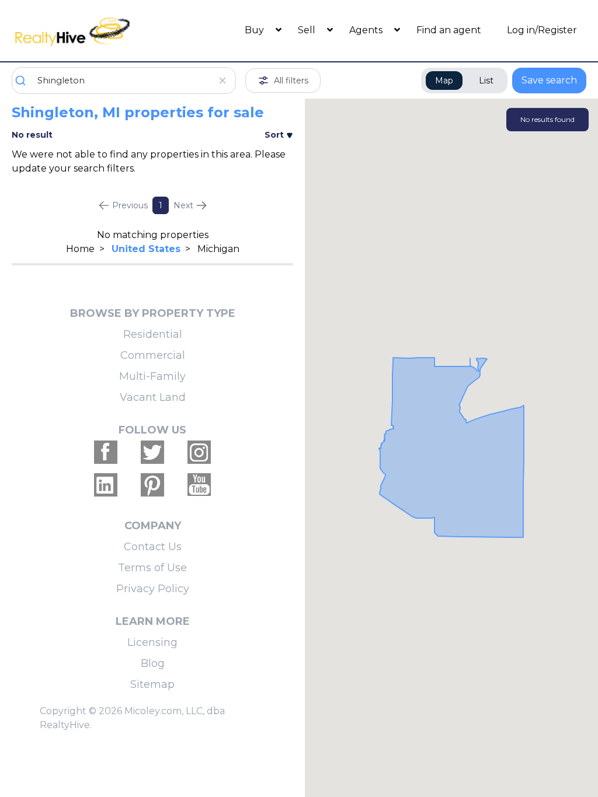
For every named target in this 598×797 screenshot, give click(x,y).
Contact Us (153, 546)
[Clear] (222, 80)
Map (444, 80)
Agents (367, 30)
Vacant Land (153, 397)
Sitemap (152, 684)
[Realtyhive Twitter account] (152, 452)
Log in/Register (542, 30)
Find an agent (448, 30)
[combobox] (124, 80)
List (486, 80)
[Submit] (24, 80)
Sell (308, 30)
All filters (291, 80)
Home (80, 248)
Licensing (152, 642)
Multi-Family (152, 376)
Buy (255, 30)
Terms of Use (152, 567)
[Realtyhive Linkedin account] (105, 485)
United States (146, 248)
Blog (153, 663)
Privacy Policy (152, 588)
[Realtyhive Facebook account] (105, 452)
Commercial (152, 355)
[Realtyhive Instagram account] (199, 452)
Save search (549, 80)
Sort (275, 135)
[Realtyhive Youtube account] (199, 485)
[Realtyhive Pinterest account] (152, 485)
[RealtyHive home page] (83, 31)
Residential (152, 334)
